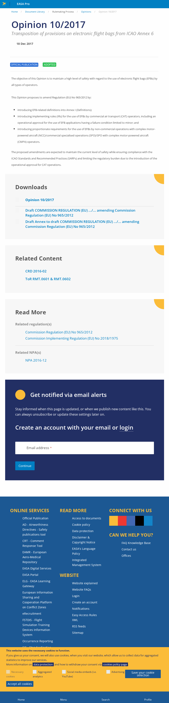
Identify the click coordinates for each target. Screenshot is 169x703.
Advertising (117, 672)
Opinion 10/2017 (39, 199)
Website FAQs (81, 589)
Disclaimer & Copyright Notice (83, 539)
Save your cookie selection (142, 674)
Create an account (84, 602)
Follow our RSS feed (113, 521)
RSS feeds (79, 626)
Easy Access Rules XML (84, 617)
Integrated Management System (86, 562)
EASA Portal (30, 575)
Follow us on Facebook (131, 521)
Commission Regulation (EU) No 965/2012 (59, 332)
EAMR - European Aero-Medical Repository (34, 557)
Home (14, 11)
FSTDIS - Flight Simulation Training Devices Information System (36, 627)
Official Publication (35, 518)
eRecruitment (31, 613)
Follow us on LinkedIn (148, 521)
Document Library (35, 11)
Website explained (85, 583)
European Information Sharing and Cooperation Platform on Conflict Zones (37, 599)
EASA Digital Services (36, 568)
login (126, 427)
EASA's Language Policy (83, 551)
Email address (38, 448)
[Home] (21, 697)
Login (76, 596)
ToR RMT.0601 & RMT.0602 (48, 279)
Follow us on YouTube (122, 521)
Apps (165, 4)
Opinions (86, 11)
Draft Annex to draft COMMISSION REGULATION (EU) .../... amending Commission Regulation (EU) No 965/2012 (82, 224)
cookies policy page (115, 664)
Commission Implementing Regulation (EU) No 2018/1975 (71, 338)
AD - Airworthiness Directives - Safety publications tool (35, 529)
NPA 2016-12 (36, 360)
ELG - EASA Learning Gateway (36, 583)
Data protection (83, 531)
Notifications (80, 609)
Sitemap (77, 633)
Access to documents (86, 518)
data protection (43, 664)
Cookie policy (81, 525)
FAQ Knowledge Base (136, 543)
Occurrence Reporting (37, 641)
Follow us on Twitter (139, 521)
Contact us (129, 549)
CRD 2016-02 (36, 271)
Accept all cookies (20, 684)
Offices (126, 556)
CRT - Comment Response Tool (33, 543)
